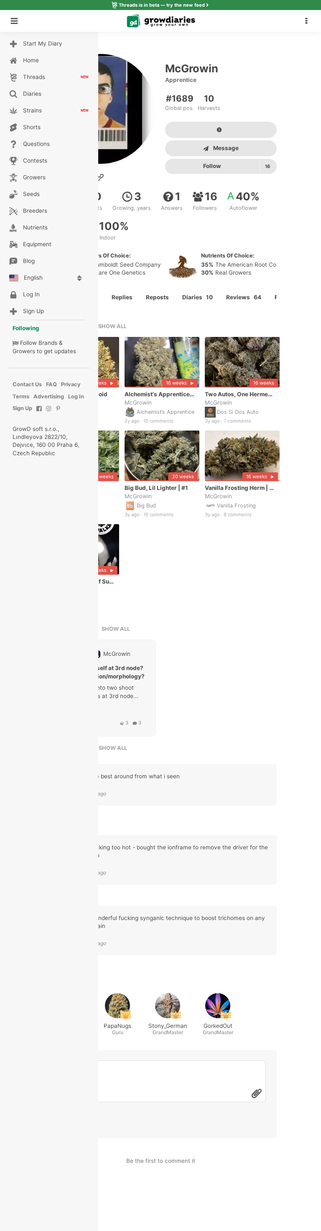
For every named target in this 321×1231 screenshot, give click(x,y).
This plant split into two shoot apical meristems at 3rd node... (96, 692)
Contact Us (27, 384)
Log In (76, 396)
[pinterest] (58, 413)
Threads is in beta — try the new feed (162, 5)
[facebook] (39, 413)
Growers (24, 351)
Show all (112, 326)
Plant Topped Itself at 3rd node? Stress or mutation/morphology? (100, 672)
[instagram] (48, 413)
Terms (21, 396)
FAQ (51, 384)
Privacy (71, 384)
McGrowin (138, 402)
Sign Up (22, 408)
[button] (308, 21)
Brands (47, 342)
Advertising (48, 396)
